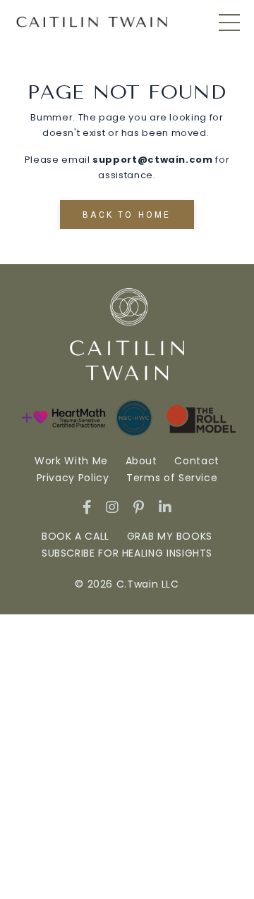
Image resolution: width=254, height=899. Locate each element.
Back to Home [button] (127, 215)
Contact (196, 461)
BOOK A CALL (75, 536)
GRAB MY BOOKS (169, 536)
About (141, 461)
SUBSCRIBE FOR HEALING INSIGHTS (127, 553)
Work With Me (73, 461)
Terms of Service (171, 478)
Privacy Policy (75, 478)
